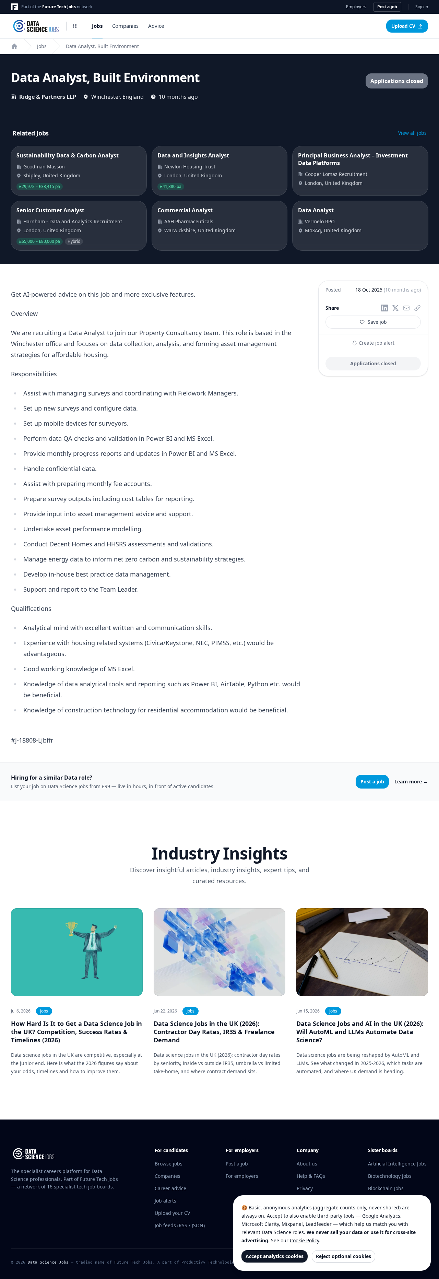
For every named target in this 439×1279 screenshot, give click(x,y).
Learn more (411, 781)
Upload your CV (172, 1213)
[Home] (14, 46)
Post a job (387, 7)
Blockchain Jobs (386, 1188)
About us (307, 1163)
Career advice (170, 1188)
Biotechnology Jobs (390, 1176)
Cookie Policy (304, 1240)
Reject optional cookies (343, 1256)
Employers (356, 7)
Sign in (421, 7)
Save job (377, 322)
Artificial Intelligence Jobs (397, 1163)
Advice (156, 25)
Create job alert (375, 343)
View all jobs (412, 133)
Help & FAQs (311, 1176)
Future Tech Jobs (59, 7)
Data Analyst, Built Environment (102, 46)
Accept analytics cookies (275, 1256)
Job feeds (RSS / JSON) (180, 1225)
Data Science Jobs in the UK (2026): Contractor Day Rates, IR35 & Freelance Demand (214, 1031)
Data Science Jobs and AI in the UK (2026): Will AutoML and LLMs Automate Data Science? (360, 1031)
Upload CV (403, 26)
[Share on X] (395, 308)
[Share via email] (406, 308)
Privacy (305, 1188)
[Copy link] (417, 308)
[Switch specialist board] (75, 26)
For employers (242, 1176)
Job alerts (165, 1200)
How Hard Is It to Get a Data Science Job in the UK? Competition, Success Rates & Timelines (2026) (76, 1031)
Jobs (97, 25)
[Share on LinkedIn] (384, 308)
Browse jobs (168, 1163)
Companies (125, 25)
